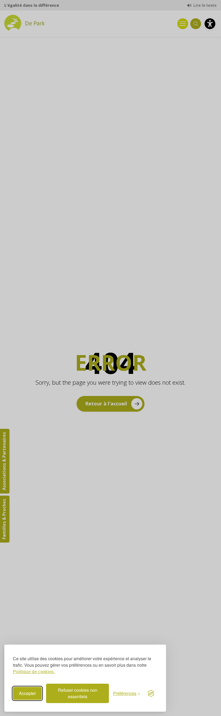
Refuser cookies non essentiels (77, 693)
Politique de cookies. (34, 671)
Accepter (27, 693)
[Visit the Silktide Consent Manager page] (150, 693)
